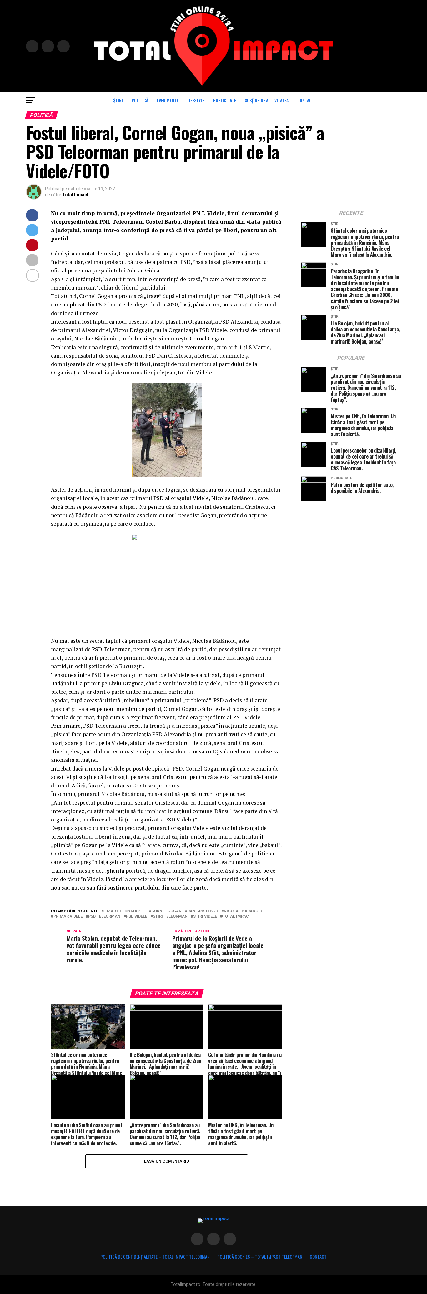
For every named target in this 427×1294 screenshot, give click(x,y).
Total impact (237, 917)
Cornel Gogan (166, 911)
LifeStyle (195, 100)
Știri (118, 100)
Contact (305, 100)
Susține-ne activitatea (267, 100)
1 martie (113, 911)
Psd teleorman (104, 917)
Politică (140, 100)
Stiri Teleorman (170, 917)
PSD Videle (136, 917)
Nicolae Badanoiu (243, 911)
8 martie (137, 911)
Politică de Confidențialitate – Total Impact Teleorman (155, 1256)
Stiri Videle (205, 917)
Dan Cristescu (202, 911)
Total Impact (75, 194)
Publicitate (224, 100)
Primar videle (68, 917)
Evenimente (167, 100)
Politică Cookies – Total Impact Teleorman (259, 1256)
